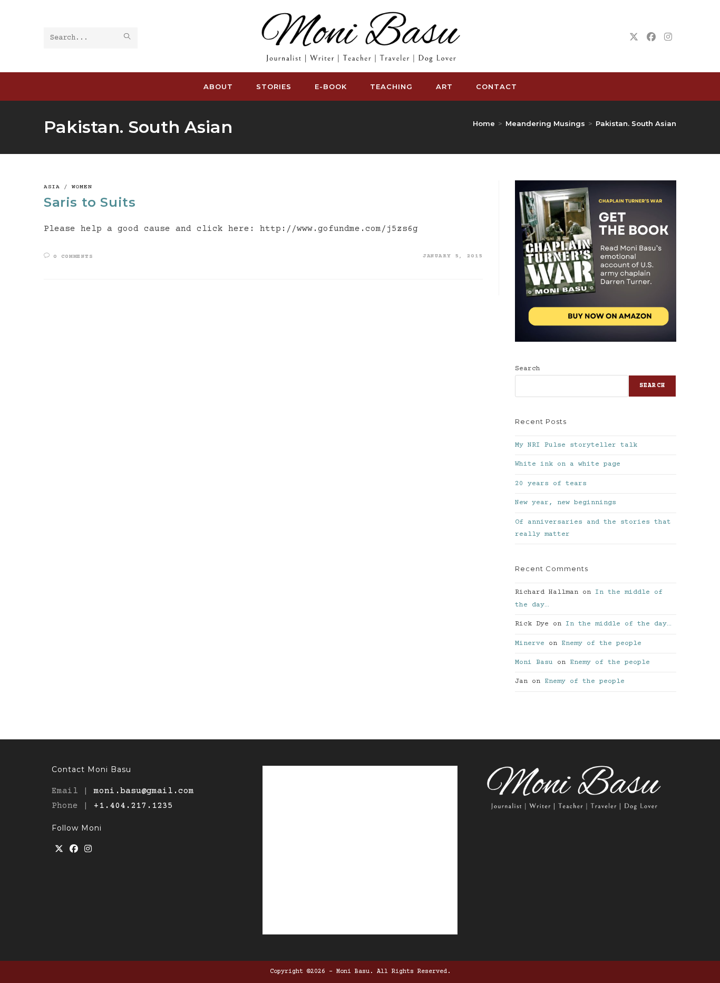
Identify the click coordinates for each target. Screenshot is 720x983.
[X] (59, 849)
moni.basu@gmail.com (144, 791)
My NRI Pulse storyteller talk (576, 445)
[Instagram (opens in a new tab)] (668, 37)
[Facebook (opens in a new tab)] (651, 37)
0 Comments (73, 256)
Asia (52, 187)
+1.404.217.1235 (133, 806)
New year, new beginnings (565, 502)
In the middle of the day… (618, 624)
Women (82, 187)
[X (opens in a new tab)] (634, 37)
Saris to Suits (89, 202)
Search (527, 368)
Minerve (529, 643)
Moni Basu (534, 662)
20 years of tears (551, 483)
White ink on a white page (567, 464)
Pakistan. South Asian (636, 123)
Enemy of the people (601, 643)
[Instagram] (88, 849)
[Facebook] (74, 849)
